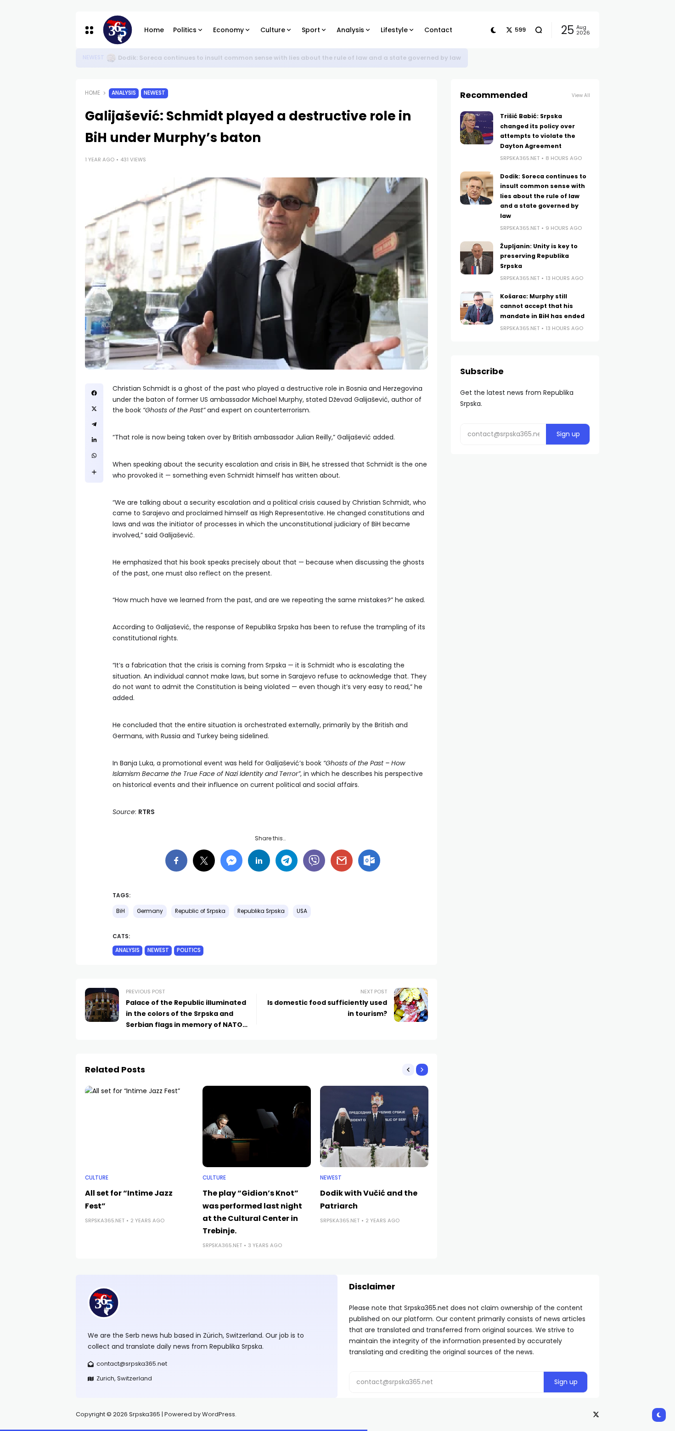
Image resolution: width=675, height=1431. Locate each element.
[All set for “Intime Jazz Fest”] (139, 1126)
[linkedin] (94, 440)
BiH (120, 911)
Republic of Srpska (200, 911)
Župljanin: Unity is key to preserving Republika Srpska (539, 256)
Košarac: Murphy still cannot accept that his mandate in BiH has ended (542, 306)
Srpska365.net (104, 1220)
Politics (189, 950)
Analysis (95, 57)
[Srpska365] (115, 30)
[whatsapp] (94, 455)
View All (581, 95)
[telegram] (94, 424)
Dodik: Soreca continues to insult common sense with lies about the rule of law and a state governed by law (543, 196)
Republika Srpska (261, 911)
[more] (94, 472)
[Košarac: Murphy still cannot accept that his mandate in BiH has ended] (476, 308)
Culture (96, 1177)
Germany (150, 911)
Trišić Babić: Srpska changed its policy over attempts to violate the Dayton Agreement (259, 57)
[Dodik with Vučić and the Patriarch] (374, 1126)
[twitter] (94, 408)
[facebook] (94, 393)
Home (92, 93)
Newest (154, 93)
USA (302, 911)
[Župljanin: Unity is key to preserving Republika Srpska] (476, 257)
